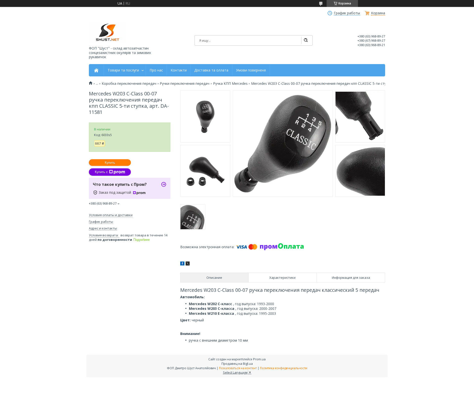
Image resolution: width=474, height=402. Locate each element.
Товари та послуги (123, 70)
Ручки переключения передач (184, 83)
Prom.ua (259, 359)
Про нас (156, 70)
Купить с (101, 172)
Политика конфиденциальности (283, 368)
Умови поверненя (251, 70)
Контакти (179, 70)
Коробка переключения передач (129, 83)
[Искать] (305, 40)
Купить (110, 162)
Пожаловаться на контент (238, 368)
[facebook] (182, 264)
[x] (188, 264)
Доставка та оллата (211, 70)
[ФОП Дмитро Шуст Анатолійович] (107, 33)
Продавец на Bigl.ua (237, 363)
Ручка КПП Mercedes (230, 83)
